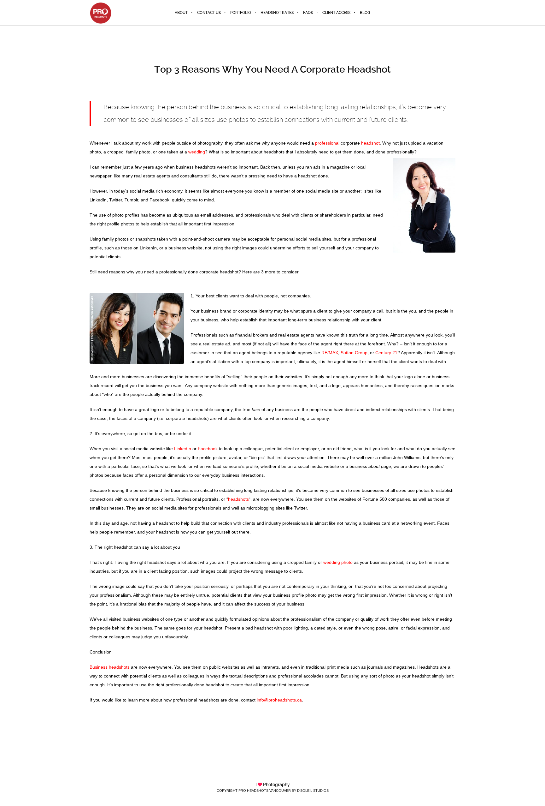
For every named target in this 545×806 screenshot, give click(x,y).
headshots (238, 499)
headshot (370, 143)
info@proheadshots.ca (279, 699)
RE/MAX (329, 352)
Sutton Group (354, 352)
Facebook (208, 448)
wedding (196, 151)
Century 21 (386, 352)
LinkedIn (182, 448)
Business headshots (110, 667)
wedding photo (338, 562)
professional (327, 143)
